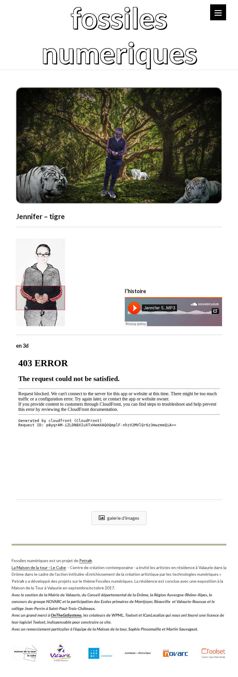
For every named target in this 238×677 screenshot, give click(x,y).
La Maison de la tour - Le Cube (39, 567)
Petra (85, 560)
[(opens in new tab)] (25, 660)
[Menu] (218, 12)
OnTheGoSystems (66, 615)
